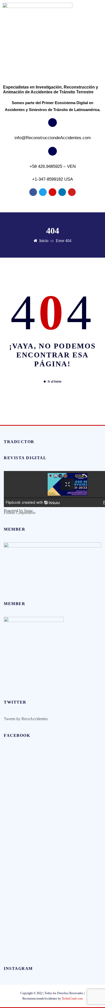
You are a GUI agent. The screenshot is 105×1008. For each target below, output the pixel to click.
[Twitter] (43, 192)
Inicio (43, 240)
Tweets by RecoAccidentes (26, 719)
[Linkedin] (62, 192)
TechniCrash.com (72, 998)
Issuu (28, 510)
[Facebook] (33, 192)
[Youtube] (72, 192)
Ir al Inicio (54, 381)
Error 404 (63, 240)
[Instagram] (52, 192)
